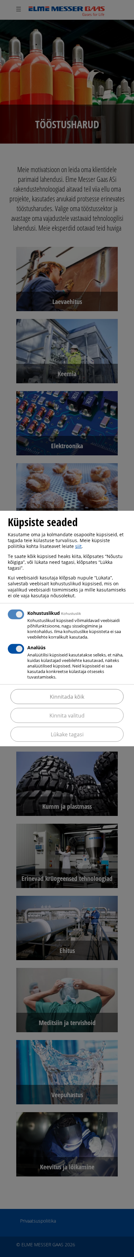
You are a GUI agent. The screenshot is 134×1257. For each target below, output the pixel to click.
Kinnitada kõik (67, 696)
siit (78, 546)
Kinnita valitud (67, 715)
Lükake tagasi (67, 734)
